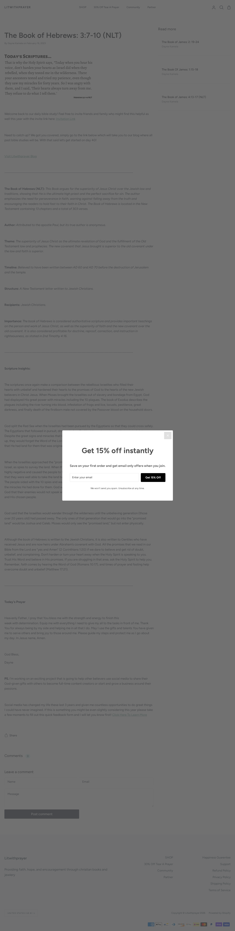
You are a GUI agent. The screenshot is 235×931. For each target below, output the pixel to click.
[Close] (167, 435)
